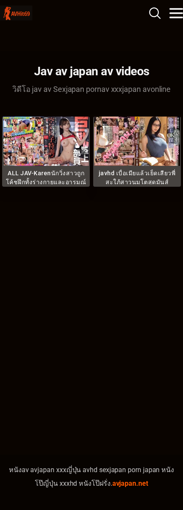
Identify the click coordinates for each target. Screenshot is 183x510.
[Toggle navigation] (176, 13)
